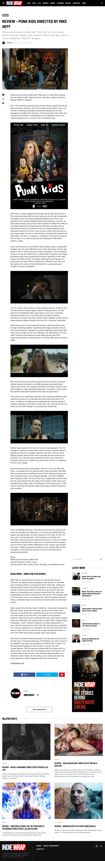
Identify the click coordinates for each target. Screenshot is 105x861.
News (83, 620)
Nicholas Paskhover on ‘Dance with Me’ (90, 640)
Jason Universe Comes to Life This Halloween (91, 625)
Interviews (85, 573)
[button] (3, 3)
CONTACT (40, 849)
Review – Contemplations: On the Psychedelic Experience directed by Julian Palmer (23, 827)
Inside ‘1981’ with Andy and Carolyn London (91, 578)
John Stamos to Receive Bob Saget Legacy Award (92, 610)
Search (101, 559)
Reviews (5, 15)
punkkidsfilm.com (17, 663)
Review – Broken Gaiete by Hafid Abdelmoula (75, 826)
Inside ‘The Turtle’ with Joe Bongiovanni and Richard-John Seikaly (92, 594)
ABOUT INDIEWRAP (51, 846)
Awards (84, 605)
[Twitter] (101, 846)
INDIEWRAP (29, 695)
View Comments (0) (39, 709)
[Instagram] (96, 846)
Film (56, 822)
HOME (38, 846)
